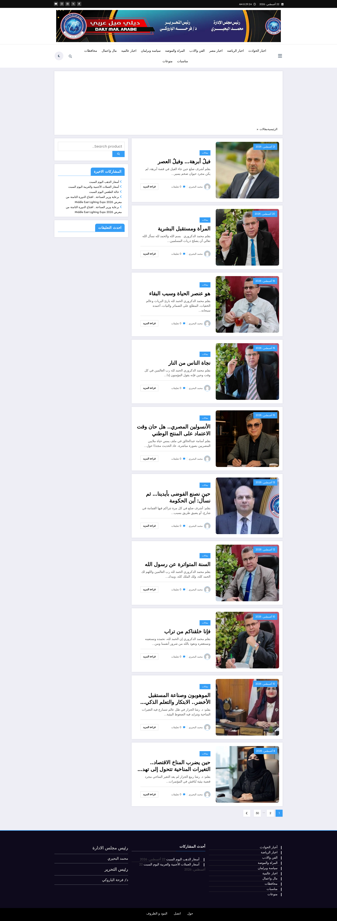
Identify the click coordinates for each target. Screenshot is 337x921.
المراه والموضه (175, 50)
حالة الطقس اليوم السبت (104, 192)
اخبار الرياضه (235, 50)
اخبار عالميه (128, 50)
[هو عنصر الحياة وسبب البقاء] (247, 304)
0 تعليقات (176, 186)
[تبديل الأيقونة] (280, 56)
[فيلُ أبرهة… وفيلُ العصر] (247, 170)
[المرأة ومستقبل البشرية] (247, 237)
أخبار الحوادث (268, 847)
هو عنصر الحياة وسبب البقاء (179, 293)
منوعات (168, 61)
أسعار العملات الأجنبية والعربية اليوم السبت (93, 187)
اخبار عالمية (269, 873)
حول (190, 913)
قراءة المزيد (149, 186)
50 (257, 813)
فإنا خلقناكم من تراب (187, 631)
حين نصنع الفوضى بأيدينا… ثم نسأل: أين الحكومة (178, 497)
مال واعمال (109, 50)
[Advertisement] (168, 101)
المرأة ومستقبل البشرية (184, 228)
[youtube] (56, 4)
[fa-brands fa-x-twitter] (73, 4)
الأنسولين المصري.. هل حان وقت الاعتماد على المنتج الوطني (173, 430)
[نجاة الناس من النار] (247, 371)
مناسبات (182, 61)
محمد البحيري (196, 186)
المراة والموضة (267, 863)
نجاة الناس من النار (189, 362)
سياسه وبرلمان (151, 50)
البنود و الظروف (156, 913)
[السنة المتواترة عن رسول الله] (247, 573)
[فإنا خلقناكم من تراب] (247, 640)
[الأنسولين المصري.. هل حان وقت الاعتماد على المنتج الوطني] (247, 438)
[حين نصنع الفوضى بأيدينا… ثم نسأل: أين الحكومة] (247, 505)
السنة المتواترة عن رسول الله (177, 564)
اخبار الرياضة (269, 852)
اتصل (177, 913)
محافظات (90, 50)
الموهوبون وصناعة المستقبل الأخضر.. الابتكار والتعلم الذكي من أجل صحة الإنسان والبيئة (177, 698)
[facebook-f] (79, 4)
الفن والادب (197, 50)
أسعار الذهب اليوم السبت (104, 182)
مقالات (205, 152)
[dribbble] (67, 4)
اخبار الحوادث (257, 50)
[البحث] (70, 56)
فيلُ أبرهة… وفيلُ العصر (184, 161)
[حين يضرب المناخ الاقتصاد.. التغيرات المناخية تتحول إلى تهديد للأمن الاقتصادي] (247, 774)
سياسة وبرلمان (267, 868)
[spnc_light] (59, 56)
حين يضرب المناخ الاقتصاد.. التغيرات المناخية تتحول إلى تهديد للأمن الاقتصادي (174, 766)
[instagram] (62, 4)
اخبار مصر (216, 50)
